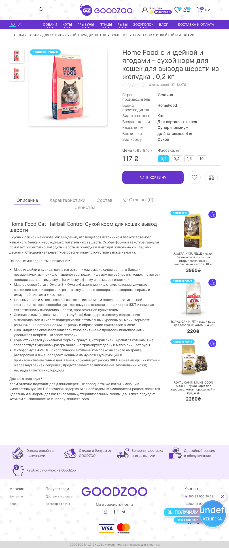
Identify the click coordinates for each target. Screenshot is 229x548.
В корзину (156, 177)
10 (201, 158)
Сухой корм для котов (85, 35)
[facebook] (114, 512)
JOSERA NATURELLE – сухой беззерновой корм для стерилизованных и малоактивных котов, (193, 259)
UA (19, 24)
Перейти (197, 243)
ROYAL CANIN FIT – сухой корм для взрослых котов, (193, 323)
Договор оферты (58, 503)
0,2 (163, 158)
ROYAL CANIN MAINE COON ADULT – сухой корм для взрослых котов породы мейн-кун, (193, 388)
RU (13, 24)
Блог (163, 24)
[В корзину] (180, 244)
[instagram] (105, 512)
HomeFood (119, 35)
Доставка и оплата (196, 24)
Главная (16, 35)
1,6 (189, 158)
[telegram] (123, 512)
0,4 (177, 158)
